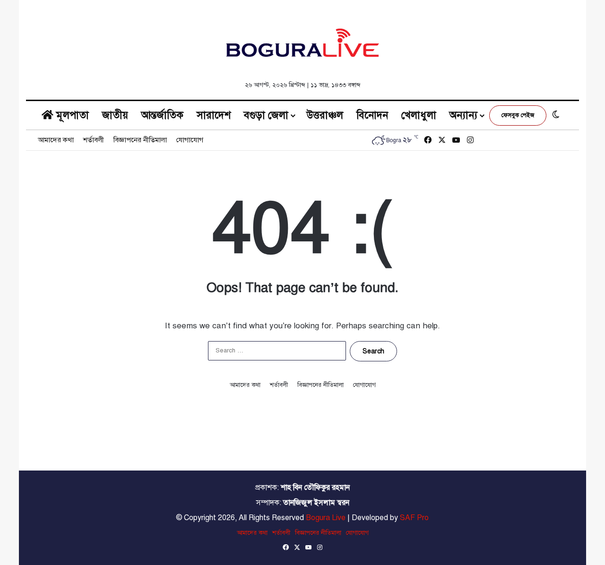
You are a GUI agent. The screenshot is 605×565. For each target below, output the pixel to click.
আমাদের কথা (56, 140)
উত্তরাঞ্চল (325, 115)
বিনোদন (372, 115)
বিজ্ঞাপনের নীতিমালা (140, 140)
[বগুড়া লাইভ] (302, 42)
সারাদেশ (214, 115)
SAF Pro (414, 517)
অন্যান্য (463, 115)
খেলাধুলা (418, 115)
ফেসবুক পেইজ (517, 115)
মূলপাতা (71, 115)
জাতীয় (115, 115)
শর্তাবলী (93, 140)
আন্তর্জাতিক (162, 115)
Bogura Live (326, 517)
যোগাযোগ (189, 140)
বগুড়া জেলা (266, 115)
